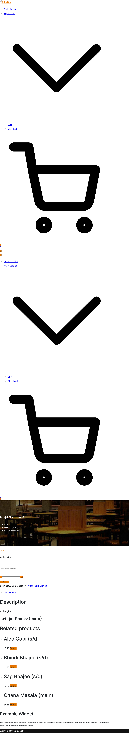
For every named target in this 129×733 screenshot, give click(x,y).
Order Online (10, 9)
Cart (10, 124)
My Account (10, 265)
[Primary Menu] (1, 251)
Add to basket (4, 582)
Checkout (12, 128)
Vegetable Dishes (10, 527)
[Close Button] (1, 255)
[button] (57, 120)
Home (6, 524)
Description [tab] (10, 592)
